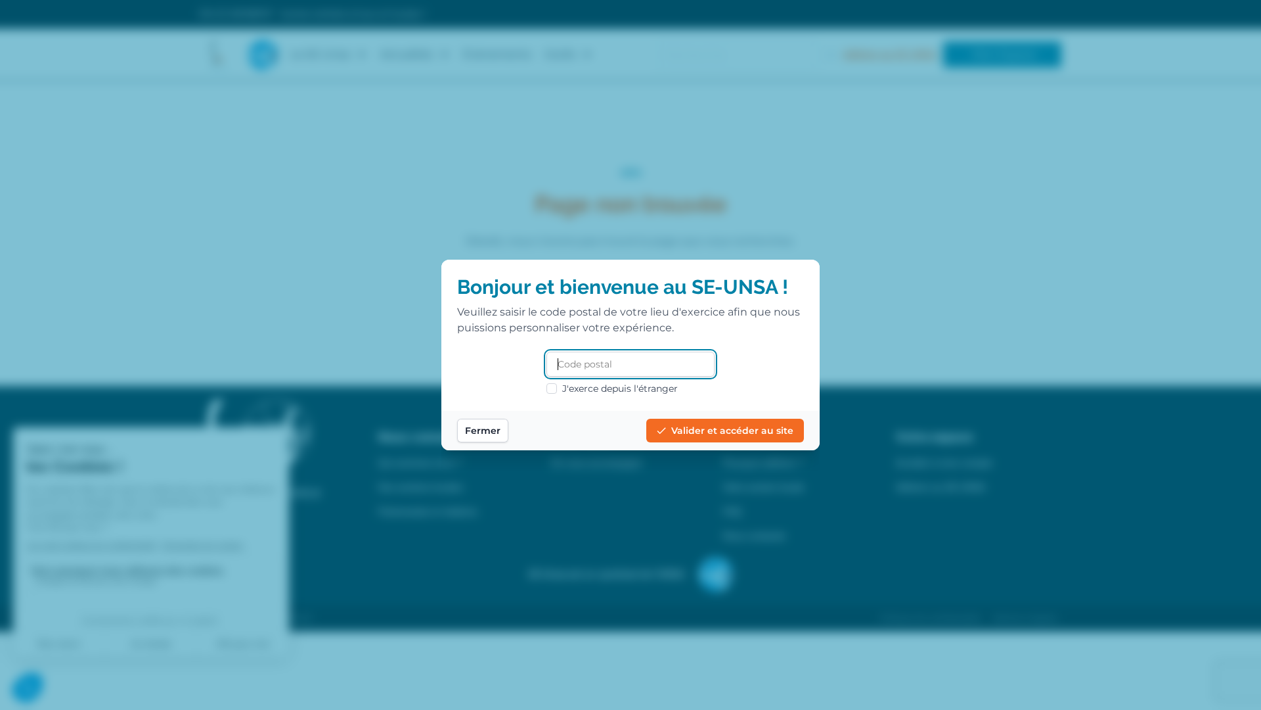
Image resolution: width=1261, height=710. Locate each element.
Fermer (482, 431)
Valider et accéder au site (732, 431)
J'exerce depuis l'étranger (620, 388)
